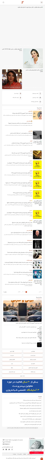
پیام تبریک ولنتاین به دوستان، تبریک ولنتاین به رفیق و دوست (30, 421)
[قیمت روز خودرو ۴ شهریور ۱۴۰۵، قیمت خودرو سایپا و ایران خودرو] (22, 311)
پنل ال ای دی (33, 355)
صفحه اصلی (29, 454)
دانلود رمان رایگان (33, 359)
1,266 (19, 292)
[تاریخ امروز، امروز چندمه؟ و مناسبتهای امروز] (39, 334)
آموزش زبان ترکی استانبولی (33, 367)
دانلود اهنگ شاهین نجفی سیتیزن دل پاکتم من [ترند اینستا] (26, 337)
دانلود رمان (33, 363)
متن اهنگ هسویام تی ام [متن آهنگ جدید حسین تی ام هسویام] (20, 242)
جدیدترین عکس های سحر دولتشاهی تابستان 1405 (33, 66)
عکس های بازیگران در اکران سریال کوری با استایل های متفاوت (22, 45)
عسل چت (12, 355)
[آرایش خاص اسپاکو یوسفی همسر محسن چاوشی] (33, 79)
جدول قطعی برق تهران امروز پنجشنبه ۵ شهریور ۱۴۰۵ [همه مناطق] (19, 202)
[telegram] (3, 449)
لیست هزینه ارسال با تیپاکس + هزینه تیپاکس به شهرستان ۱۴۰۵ (30, 405)
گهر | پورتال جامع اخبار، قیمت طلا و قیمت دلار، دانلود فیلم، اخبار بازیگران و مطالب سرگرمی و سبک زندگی (23, 427)
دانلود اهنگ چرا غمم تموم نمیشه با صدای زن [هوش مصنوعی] (30, 408)
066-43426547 (7, 442)
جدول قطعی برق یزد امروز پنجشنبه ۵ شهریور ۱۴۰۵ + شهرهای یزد (19, 163)
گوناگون (31, 171)
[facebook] (12, 449)
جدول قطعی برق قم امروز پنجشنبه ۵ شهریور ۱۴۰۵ (22, 193)
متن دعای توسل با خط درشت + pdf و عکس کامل (27, 327)
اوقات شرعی (12, 351)
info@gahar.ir (7, 444)
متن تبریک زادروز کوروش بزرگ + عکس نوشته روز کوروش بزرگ (20, 282)
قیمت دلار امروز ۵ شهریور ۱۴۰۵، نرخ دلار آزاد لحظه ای (22, 143)
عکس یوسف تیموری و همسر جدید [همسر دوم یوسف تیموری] (20, 123)
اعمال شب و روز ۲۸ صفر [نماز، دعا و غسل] (29, 343)
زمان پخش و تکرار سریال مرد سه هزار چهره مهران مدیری (21, 232)
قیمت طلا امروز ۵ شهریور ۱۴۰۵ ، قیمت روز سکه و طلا (22, 153)
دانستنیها (30, 250)
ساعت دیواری (22, 376)
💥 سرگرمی (30, 111)
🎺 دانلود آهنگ (29, 240)
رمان (12, 363)
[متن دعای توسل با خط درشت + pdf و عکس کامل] (39, 328)
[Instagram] (6, 449)
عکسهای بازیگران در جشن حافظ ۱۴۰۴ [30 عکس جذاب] (12, 66)
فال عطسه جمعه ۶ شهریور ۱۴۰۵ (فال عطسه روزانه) (22, 113)
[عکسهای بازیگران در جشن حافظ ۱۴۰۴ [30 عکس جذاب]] (11, 58)
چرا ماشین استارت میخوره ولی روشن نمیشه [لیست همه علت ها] (20, 252)
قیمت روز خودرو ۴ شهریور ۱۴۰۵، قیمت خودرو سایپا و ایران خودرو (29, 323)
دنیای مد (30, 270)
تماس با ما (19, 454)
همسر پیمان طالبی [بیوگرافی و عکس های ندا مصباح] (22, 222)
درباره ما (14, 454)
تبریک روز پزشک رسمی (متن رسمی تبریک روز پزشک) (32, 400)
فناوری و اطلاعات (29, 260)
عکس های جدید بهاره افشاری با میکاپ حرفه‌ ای (12, 87)
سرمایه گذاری (36, 452)
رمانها (12, 367)
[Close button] (43, 438)
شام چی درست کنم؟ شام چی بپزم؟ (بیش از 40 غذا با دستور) (30, 416)
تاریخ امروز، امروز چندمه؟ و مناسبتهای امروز (28, 332)
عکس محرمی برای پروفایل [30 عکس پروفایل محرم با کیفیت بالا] (30, 413)
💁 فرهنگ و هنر (29, 121)
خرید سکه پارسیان (12, 371)
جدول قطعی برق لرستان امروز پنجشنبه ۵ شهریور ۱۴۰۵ (21, 173)
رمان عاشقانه (33, 371)
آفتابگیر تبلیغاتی (12, 359)
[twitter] (9, 449)
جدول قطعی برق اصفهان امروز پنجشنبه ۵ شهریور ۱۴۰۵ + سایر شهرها (19, 183)
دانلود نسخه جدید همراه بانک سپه (35, 411)
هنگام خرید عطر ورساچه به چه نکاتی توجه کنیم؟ (23, 272)
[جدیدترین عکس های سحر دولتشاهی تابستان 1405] (33, 58)
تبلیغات (24, 454)
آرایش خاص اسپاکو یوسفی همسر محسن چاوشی (33, 87)
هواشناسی (33, 351)
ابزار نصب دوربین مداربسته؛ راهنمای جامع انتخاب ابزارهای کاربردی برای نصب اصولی (16, 262)
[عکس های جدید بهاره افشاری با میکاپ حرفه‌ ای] (12, 79)
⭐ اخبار (30, 161)
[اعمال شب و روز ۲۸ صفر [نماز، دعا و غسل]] (39, 344)
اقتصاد (31, 141)
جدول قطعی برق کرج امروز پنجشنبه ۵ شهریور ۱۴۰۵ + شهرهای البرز (19, 212)
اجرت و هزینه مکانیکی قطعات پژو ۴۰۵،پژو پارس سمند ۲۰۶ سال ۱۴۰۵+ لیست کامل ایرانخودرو (25, 403)
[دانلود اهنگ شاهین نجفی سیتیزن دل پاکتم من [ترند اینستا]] (39, 339)
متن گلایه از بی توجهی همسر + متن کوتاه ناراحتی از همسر (21, 133)
